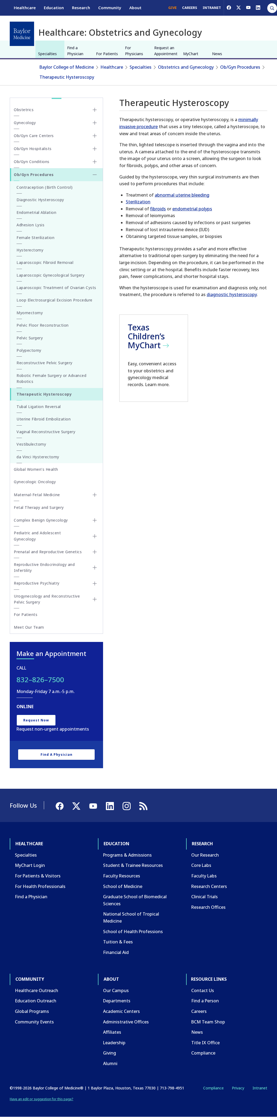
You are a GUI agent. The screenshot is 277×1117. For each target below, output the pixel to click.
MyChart (190, 53)
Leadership (114, 1043)
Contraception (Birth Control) (45, 187)
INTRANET (212, 7)
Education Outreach (35, 1001)
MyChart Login (30, 865)
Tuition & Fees (118, 942)
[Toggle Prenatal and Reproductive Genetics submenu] (95, 551)
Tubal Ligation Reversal (39, 406)
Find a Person (205, 1001)
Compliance (203, 1053)
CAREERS (189, 7)
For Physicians (134, 50)
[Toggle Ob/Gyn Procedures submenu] (95, 174)
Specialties (47, 53)
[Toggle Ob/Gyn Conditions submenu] (95, 161)
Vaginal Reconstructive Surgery (46, 431)
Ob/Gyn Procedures (240, 67)
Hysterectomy (30, 250)
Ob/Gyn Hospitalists (33, 148)
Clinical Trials (204, 897)
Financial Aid (116, 952)
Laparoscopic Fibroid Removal (45, 262)
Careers (199, 1011)
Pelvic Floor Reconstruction (43, 325)
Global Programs (32, 1011)
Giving (109, 1053)
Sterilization (138, 202)
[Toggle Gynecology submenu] (95, 122)
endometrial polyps (192, 209)
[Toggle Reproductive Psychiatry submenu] (95, 583)
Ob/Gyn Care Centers (34, 135)
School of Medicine (122, 886)
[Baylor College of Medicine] (22, 34)
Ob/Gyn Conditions (32, 161)
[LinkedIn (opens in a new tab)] (258, 7)
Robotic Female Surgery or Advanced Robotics (51, 378)
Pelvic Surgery (30, 337)
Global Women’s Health (36, 469)
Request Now (36, 720)
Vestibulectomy (31, 444)
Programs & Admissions (127, 855)
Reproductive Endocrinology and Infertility (44, 567)
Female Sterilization (35, 237)
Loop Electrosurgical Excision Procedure (55, 300)
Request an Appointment (165, 50)
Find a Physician (75, 50)
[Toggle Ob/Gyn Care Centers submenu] (95, 135)
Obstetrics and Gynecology (186, 67)
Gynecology (25, 122)
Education (54, 7)
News (217, 53)
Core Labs (201, 865)
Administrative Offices (126, 1022)
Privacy (238, 1088)
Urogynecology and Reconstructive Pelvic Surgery (47, 599)
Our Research (205, 855)
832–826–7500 (40, 679)
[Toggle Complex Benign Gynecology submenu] (95, 520)
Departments (116, 1001)
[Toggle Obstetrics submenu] (95, 109)
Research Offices (208, 907)
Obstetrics (24, 109)
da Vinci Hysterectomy (38, 456)
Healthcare (25, 7)
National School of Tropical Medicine (131, 917)
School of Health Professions (133, 931)
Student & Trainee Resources (133, 865)
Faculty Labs (204, 876)
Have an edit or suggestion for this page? (41, 1099)
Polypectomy (29, 350)
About (135, 7)
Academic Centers (121, 1011)
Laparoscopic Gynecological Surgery (50, 275)
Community (109, 7)
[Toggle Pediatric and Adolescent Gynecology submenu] (95, 536)
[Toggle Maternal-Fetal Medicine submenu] (95, 494)
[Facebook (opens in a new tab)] (229, 7)
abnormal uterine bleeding (182, 195)
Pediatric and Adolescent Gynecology (37, 535)
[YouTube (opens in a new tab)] (248, 7)
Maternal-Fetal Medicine (37, 494)
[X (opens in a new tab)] (238, 7)
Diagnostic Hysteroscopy (40, 199)
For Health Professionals (40, 886)
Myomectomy (30, 312)
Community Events (34, 1022)
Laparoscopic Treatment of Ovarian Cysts (56, 287)
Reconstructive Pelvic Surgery (44, 362)
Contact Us (202, 990)
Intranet (259, 1088)
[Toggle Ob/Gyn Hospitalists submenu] (95, 148)
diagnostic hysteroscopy (232, 294)
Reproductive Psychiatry (37, 583)
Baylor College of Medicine (66, 67)
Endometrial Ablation (36, 212)
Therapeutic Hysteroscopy (66, 77)
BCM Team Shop (208, 1022)
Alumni (110, 1063)
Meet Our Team (29, 627)
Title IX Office (205, 1043)
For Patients (107, 53)
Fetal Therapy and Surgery (39, 507)
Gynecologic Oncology (35, 481)
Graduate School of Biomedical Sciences (135, 900)
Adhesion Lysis (30, 224)
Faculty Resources (121, 876)
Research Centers (209, 886)
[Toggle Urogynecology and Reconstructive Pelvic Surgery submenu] (95, 599)
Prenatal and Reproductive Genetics (48, 551)
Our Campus (116, 990)
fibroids (158, 209)
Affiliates (112, 1032)
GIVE (172, 7)
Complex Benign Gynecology (41, 520)
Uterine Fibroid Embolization (44, 419)
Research (81, 7)
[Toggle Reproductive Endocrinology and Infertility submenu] (95, 567)
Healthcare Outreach (36, 990)
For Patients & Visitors (38, 876)
